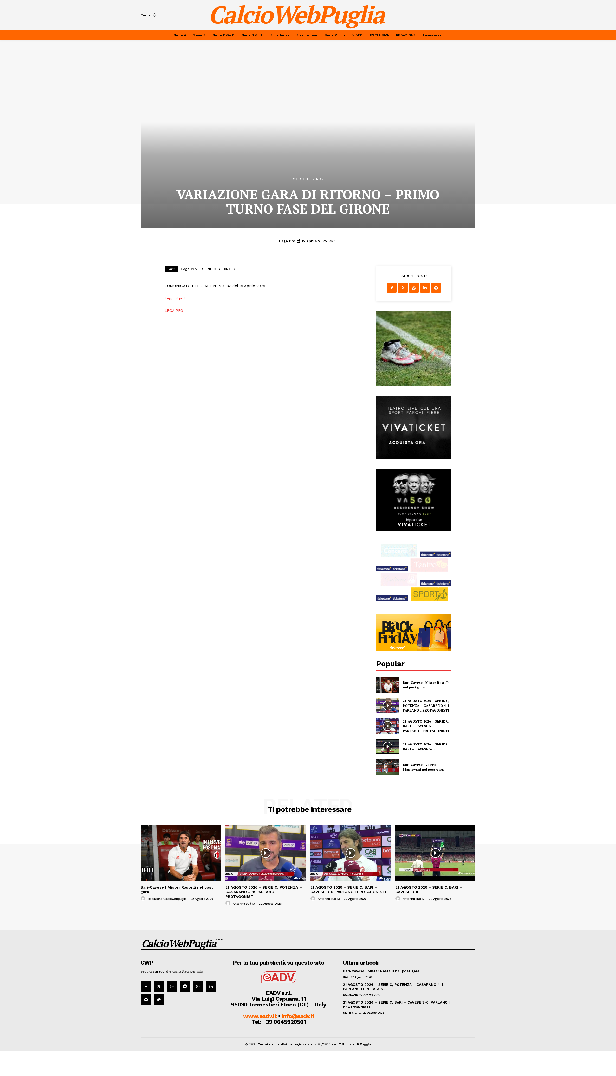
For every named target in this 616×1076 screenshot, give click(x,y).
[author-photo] (144, 898)
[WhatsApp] (414, 288)
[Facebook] (392, 288)
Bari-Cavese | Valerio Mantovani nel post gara (423, 767)
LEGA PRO (174, 310)
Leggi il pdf (175, 298)
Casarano (350, 995)
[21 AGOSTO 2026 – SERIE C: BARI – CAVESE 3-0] (387, 746)
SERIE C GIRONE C (218, 269)
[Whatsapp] (198, 986)
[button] (150, 15)
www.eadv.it (260, 1016)
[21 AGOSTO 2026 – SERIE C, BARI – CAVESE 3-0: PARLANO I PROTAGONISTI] (387, 726)
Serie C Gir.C (308, 179)
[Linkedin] (425, 288)
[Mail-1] (146, 999)
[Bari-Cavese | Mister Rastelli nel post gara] (387, 685)
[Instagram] (172, 986)
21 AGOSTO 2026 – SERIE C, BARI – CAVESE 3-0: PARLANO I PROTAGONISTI (426, 726)
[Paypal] (159, 999)
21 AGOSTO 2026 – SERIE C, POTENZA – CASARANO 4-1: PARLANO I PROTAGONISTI (426, 705)
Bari (346, 977)
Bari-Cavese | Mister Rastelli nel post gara (177, 889)
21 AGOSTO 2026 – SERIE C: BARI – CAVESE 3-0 (426, 746)
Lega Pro (287, 241)
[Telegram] (436, 288)
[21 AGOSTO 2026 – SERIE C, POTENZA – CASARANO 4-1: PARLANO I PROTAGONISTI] (387, 705)
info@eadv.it (298, 1016)
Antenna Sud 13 (244, 903)
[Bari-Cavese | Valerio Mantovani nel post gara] (387, 767)
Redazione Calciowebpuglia (167, 899)
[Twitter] (403, 288)
